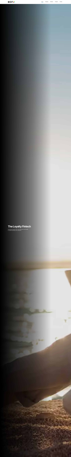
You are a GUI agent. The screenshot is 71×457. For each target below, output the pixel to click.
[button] (46, 1)
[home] (11, 2)
